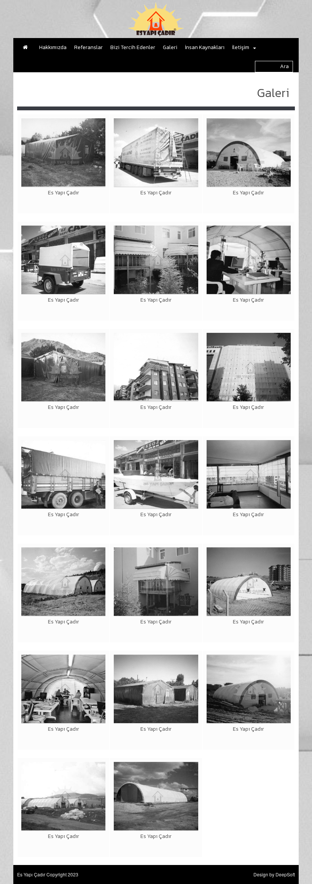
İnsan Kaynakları (204, 47)
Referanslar (88, 47)
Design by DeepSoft (274, 874)
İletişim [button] (240, 47)
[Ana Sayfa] (27, 47)
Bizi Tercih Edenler (132, 47)
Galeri (170, 47)
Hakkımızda (53, 47)
